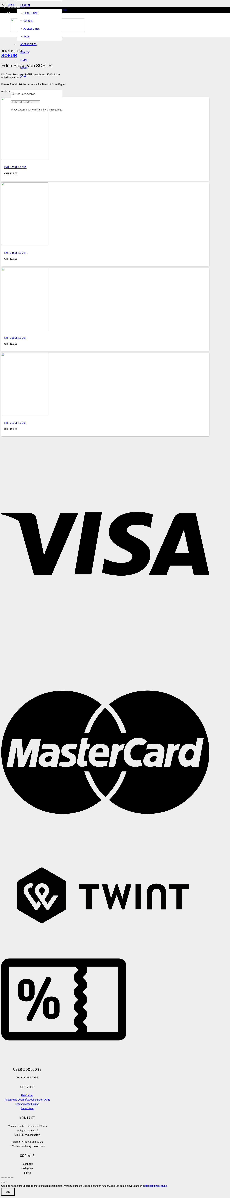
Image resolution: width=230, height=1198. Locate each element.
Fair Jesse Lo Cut (15, 167)
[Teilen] (9, 1177)
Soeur (9, 55)
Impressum (27, 1108)
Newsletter (27, 1095)
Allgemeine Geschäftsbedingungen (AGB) (27, 1099)
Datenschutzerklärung (27, 1104)
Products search (25, 94)
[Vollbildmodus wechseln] (5, 1177)
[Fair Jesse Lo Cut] (24, 159)
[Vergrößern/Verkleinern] (2, 1177)
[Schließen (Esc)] (12, 1177)
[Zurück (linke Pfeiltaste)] (2, 1182)
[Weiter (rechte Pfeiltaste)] (5, 1182)
